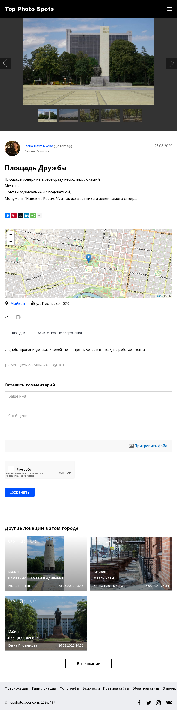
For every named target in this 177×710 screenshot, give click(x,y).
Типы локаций (44, 688)
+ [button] (10, 235)
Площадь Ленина (23, 638)
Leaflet (159, 296)
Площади (18, 333)
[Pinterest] (14, 215)
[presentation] (5, 63)
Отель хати (104, 578)
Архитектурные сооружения (60, 333)
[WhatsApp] (33, 215)
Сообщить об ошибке (27, 365)
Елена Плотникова (38, 146)
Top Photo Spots (29, 9)
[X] (20, 215)
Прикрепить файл (150, 445)
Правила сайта (116, 688)
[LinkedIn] (27, 215)
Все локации (88, 663)
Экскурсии (91, 688)
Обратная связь (145, 688)
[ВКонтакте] (7, 215)
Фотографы (69, 688)
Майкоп (17, 303)
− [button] (10, 241)
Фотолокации (16, 688)
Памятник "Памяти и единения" (36, 578)
